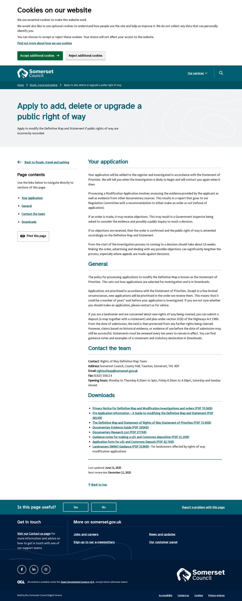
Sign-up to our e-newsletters (94, 542)
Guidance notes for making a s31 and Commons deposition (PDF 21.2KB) (140, 437)
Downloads (29, 222)
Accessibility (165, 595)
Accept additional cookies (37, 55)
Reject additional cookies (85, 55)
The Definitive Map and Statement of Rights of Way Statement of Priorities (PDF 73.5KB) (151, 423)
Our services (196, 73)
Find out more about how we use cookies (44, 43)
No (104, 507)
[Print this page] (33, 236)
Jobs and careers (86, 534)
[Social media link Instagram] (46, 569)
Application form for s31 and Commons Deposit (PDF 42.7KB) (133, 442)
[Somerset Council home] (35, 73)
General (27, 206)
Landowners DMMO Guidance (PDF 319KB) (120, 446)
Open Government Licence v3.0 (77, 581)
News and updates (162, 534)
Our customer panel (163, 542)
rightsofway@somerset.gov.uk (117, 371)
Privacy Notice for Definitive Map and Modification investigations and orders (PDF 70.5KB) (152, 408)
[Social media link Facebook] (22, 569)
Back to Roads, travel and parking (46, 162)
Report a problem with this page (203, 507)
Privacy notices (216, 595)
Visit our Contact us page (33, 533)
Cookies (198, 595)
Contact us (183, 595)
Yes (76, 507)
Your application (32, 198)
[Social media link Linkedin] (34, 569)
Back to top (99, 484)
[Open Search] (221, 73)
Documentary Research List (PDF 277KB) (119, 432)
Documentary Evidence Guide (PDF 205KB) (120, 427)
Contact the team (33, 214)
